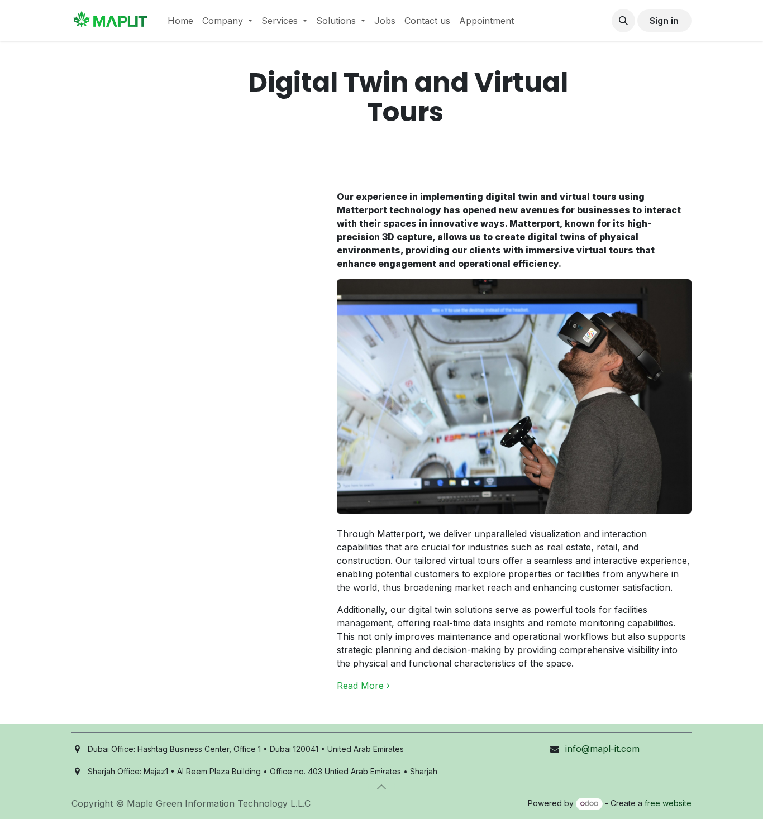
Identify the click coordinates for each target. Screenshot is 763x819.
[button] (623, 20)
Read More (362, 685)
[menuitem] (180, 20)
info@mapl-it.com (602, 748)
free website (668, 803)
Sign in (664, 20)
